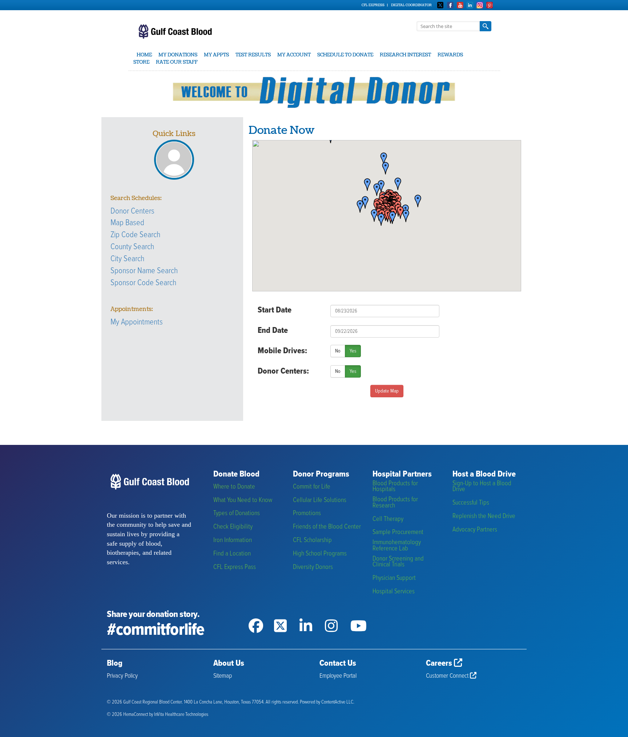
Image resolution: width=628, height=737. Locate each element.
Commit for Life (311, 487)
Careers (440, 663)
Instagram (479, 5)
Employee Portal (338, 676)
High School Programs (320, 554)
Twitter (440, 5)
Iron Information (232, 540)
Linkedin (470, 5)
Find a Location (232, 554)
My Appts (216, 55)
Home (144, 55)
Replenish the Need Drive (483, 516)
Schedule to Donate (345, 55)
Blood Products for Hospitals (395, 487)
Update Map (387, 391)
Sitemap (222, 676)
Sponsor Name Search (144, 271)
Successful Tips (470, 503)
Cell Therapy (388, 519)
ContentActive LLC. (337, 702)
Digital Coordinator (411, 5)
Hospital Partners (402, 474)
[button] (415, 201)
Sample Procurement (398, 532)
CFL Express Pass (234, 567)
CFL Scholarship (312, 540)
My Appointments (136, 322)
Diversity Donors (313, 567)
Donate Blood (236, 474)
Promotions (307, 513)
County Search (132, 247)
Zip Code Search (135, 235)
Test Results (253, 55)
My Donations (177, 55)
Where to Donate (234, 487)
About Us (228, 663)
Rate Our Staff (177, 62)
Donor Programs (321, 474)
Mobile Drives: (282, 351)
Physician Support (394, 578)
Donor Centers (132, 211)
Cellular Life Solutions (319, 500)
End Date (273, 330)
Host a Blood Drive (484, 474)
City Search (127, 259)
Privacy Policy (122, 676)
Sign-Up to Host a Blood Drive (481, 487)
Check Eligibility (233, 527)
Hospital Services (394, 592)
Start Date (274, 310)
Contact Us (337, 663)
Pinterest (489, 5)
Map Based (127, 223)
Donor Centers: (283, 371)
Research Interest (405, 55)
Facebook (450, 5)
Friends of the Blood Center (327, 527)
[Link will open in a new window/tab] (261, 616)
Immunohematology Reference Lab (397, 545)
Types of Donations (236, 513)
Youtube (460, 5)
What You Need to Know (242, 500)
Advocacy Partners (474, 530)
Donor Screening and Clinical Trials (398, 562)
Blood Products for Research (395, 503)
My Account (294, 55)
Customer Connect (448, 676)
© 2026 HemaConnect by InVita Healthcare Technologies (157, 715)
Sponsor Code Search (143, 283)
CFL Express (373, 5)
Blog (114, 663)
